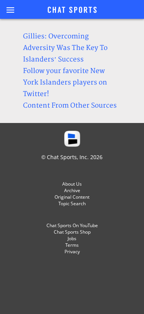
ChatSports (72, 10)
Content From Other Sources (70, 105)
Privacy (72, 251)
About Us (72, 184)
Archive (72, 190)
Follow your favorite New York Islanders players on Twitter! (65, 82)
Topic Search (72, 203)
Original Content (72, 197)
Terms (72, 245)
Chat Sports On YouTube (72, 225)
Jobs (72, 238)
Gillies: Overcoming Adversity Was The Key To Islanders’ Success (65, 47)
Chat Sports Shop (72, 232)
